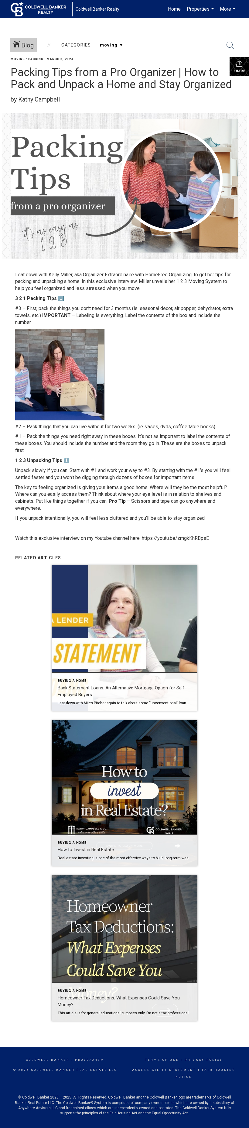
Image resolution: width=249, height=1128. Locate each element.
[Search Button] (230, 45)
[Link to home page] (41, 9)
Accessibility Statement (164, 1069)
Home (174, 9)
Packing (35, 59)
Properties (201, 12)
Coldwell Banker (48, 1059)
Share (239, 71)
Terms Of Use (162, 1059)
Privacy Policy (204, 1059)
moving (18, 59)
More (228, 12)
